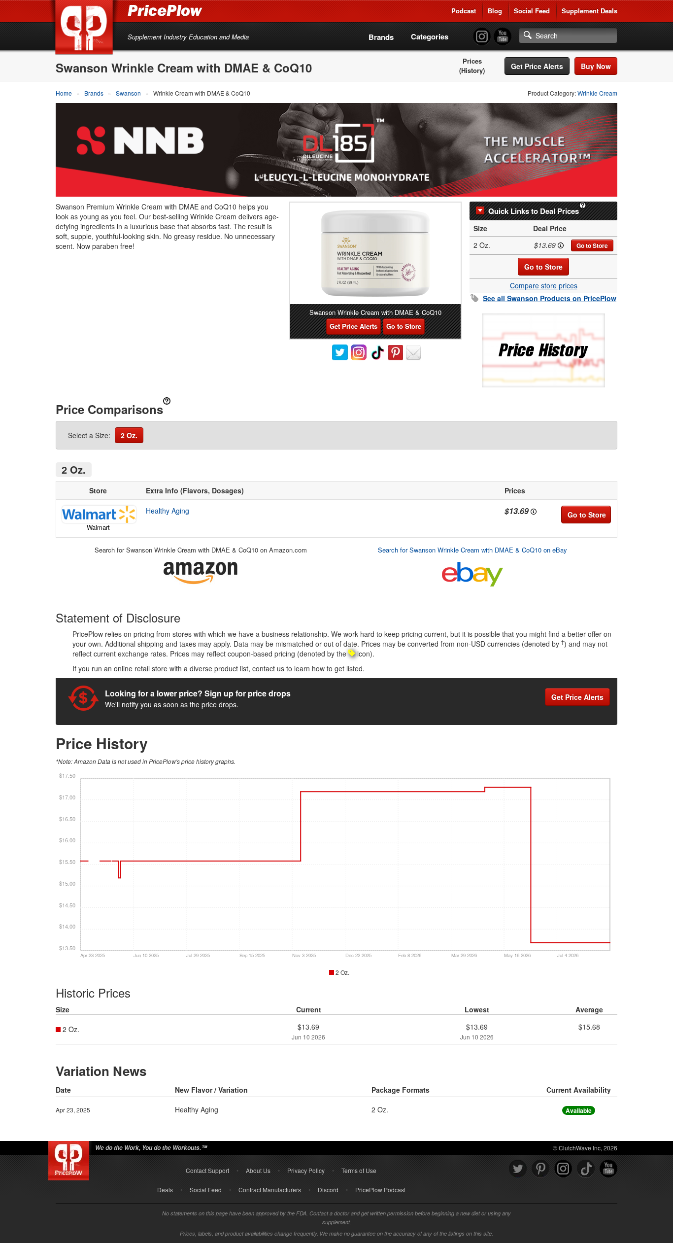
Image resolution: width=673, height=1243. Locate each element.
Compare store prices (543, 285)
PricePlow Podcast (380, 1189)
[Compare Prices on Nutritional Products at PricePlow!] (70, 1158)
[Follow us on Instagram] (563, 1169)
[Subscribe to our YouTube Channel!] (502, 37)
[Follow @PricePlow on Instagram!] (482, 37)
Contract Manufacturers (269, 1189)
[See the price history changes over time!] (543, 349)
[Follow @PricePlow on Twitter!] (518, 1169)
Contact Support (207, 1170)
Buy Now (596, 66)
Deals (165, 1189)
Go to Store (592, 245)
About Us (258, 1170)
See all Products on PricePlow (549, 298)
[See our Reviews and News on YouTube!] (608, 1169)
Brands (381, 37)
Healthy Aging (167, 511)
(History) (472, 70)
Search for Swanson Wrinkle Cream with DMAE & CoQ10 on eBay (472, 549)
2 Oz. (129, 435)
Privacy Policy (306, 1170)
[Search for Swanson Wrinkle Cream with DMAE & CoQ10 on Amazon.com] (200, 571)
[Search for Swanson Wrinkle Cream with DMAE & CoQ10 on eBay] (472, 572)
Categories (429, 36)
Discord (328, 1189)
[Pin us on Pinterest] (540, 1169)
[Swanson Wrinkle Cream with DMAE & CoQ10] (375, 253)
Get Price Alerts (537, 66)
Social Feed (532, 10)
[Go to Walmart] (98, 514)
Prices (472, 61)
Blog (495, 10)
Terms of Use (358, 1170)
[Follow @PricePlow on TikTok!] (586, 1169)
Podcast (463, 10)
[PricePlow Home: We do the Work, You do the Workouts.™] (86, 29)
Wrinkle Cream (597, 93)
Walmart (98, 527)
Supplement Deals (589, 10)
